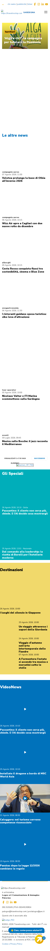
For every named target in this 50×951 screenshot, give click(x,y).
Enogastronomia (10, 308)
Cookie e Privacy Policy (12, 944)
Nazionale (27, 548)
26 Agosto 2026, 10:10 (12, 507)
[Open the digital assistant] (39, 939)
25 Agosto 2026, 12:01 (12, 548)
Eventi (5, 435)
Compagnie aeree (10, 172)
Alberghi (6, 262)
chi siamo (12, 4)
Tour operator (9, 390)
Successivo (39, 458)
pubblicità (21, 4)
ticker (30, 4)
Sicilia (25, 507)
